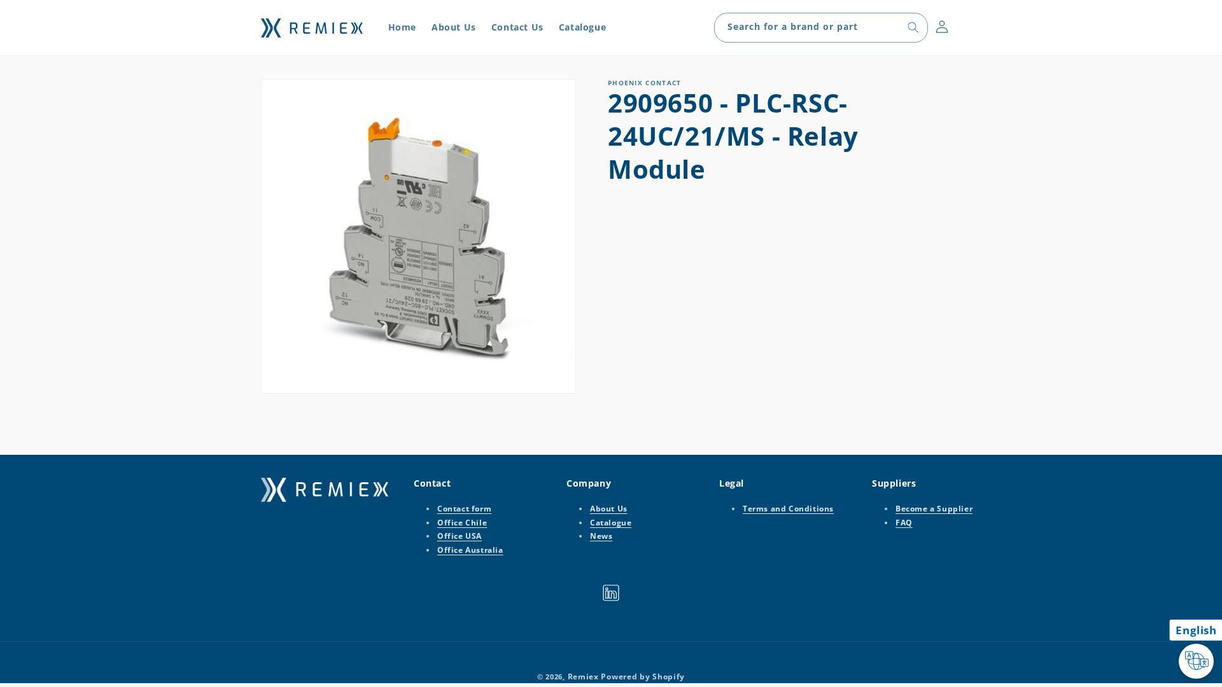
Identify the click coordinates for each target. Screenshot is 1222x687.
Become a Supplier (934, 508)
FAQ (904, 522)
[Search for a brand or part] (913, 27)
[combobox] (821, 27)
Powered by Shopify (643, 676)
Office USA (459, 536)
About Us (609, 508)
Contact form (464, 508)
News (601, 536)
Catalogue (610, 522)
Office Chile (462, 522)
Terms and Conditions (788, 508)
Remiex (583, 676)
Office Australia (470, 550)
